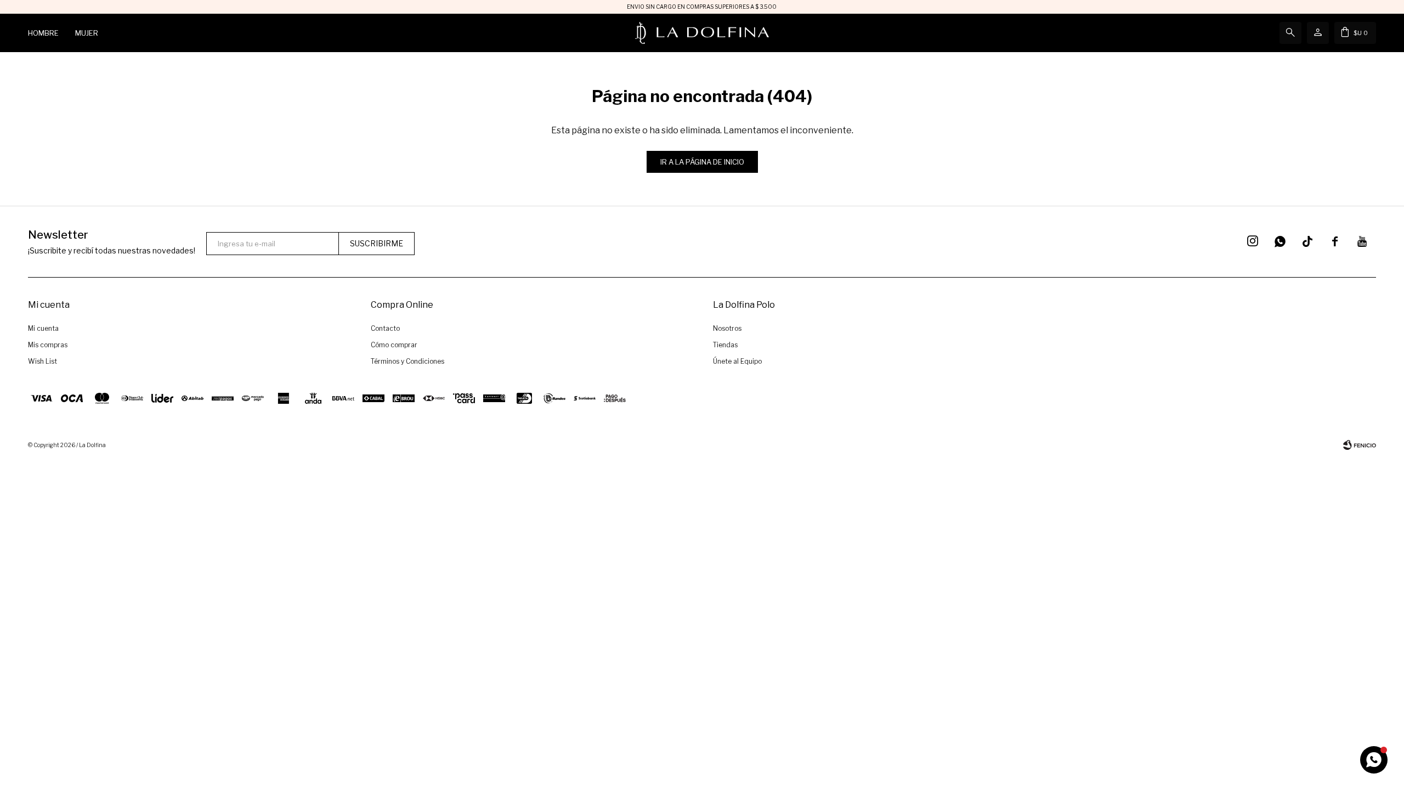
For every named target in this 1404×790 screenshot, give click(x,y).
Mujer (86, 33)
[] (1307, 241)
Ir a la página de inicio (702, 161)
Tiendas (725, 345)
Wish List (42, 361)
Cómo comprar (394, 345)
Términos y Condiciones (407, 361)
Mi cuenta (43, 328)
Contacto (385, 328)
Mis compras (47, 345)
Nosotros (727, 328)
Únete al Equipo (737, 361)
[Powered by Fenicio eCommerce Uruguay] (1359, 445)
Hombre (43, 33)
